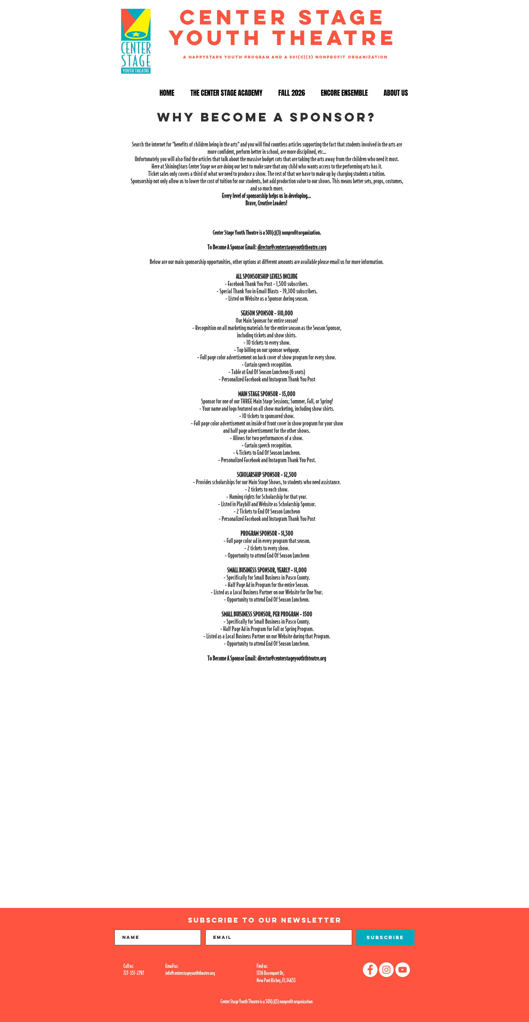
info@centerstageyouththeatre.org (190, 972)
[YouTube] (402, 969)
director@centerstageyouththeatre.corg (291, 247)
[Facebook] (370, 969)
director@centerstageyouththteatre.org (291, 658)
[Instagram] (386, 969)
